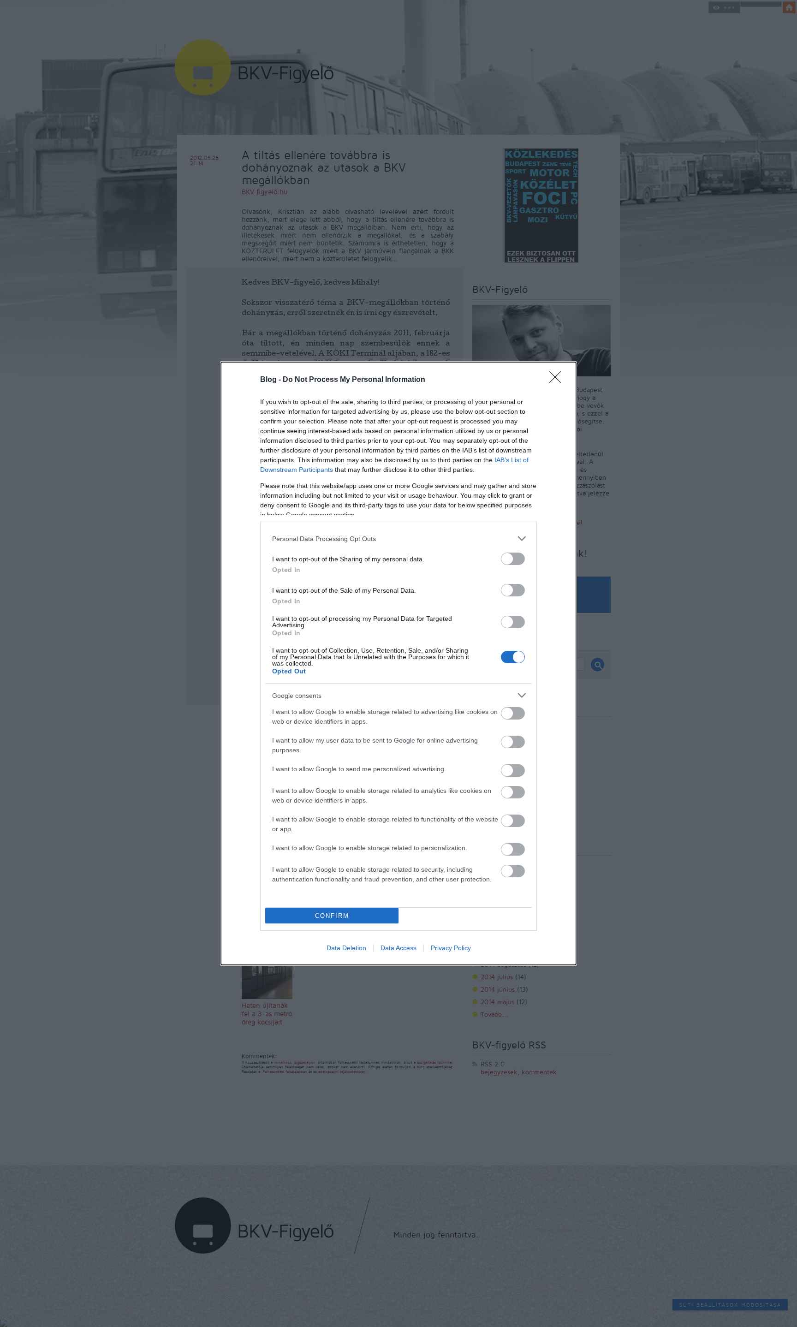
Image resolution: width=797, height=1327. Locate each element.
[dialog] (398, 663)
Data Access (398, 948)
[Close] (558, 380)
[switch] (513, 559)
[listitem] (398, 538)
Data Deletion (346, 948)
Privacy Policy (451, 948)
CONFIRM (332, 915)
